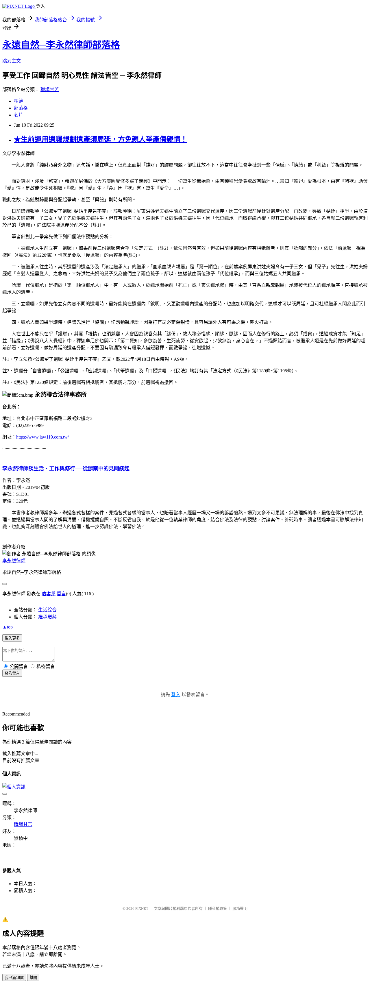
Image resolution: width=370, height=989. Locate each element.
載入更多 (12, 638)
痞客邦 (49, 593)
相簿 (18, 101)
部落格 (21, 108)
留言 (61, 593)
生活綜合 (47, 609)
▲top (7, 626)
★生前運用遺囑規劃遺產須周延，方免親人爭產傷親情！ (100, 139)
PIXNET (141, 908)
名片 (18, 114)
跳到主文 (11, 60)
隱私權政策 (217, 908)
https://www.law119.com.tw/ (42, 437)
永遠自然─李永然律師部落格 (61, 45)
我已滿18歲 (14, 977)
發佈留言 (12, 673)
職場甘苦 (49, 89)
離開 (33, 977)
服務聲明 (239, 908)
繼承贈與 (47, 616)
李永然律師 (13, 560)
